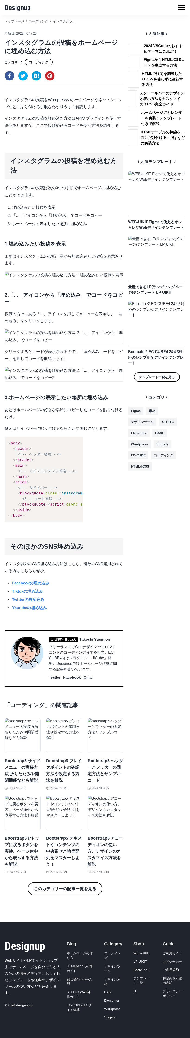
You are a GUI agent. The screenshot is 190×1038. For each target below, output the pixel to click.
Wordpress (139, 444)
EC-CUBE (138, 455)
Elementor (139, 433)
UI (135, 991)
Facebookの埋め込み (30, 583)
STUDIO (168, 422)
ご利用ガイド (172, 953)
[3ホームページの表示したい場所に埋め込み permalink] (2, 396)
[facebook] (9, 76)
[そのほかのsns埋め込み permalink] (2, 540)
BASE (159, 433)
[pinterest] (50, 76)
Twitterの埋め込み (28, 599)
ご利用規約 (171, 970)
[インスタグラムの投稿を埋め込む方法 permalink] (2, 154)
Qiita (88, 677)
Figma (136, 411)
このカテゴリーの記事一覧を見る (65, 888)
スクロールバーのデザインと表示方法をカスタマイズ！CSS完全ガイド (162, 98)
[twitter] (23, 76)
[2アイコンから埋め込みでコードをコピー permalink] (2, 294)
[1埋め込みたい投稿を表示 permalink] (2, 242)
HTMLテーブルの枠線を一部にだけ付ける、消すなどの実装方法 (163, 137)
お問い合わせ (172, 961)
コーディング (38, 62)
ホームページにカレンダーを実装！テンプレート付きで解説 (161, 118)
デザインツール (142, 422)
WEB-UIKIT (141, 953)
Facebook (72, 677)
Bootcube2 (141, 970)
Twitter (54, 677)
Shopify (162, 444)
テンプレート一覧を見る (157, 377)
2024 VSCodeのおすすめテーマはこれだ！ (163, 48)
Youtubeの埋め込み (29, 608)
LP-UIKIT (140, 961)
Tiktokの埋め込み (27, 591)
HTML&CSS (140, 466)
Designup (18, 7)
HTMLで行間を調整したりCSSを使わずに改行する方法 (162, 79)
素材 (152, 411)
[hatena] (36, 76)
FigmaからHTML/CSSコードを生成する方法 (164, 62)
